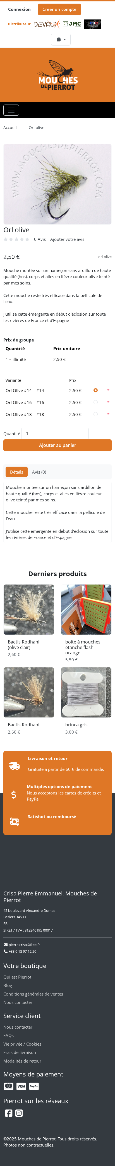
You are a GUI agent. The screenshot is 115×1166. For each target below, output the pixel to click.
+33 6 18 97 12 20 (22, 951)
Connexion (19, 9)
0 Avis (40, 239)
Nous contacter (17, 1002)
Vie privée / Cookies (22, 1044)
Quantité (11, 433)
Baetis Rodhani (23, 725)
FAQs (8, 1035)
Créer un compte (59, 9)
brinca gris (76, 725)
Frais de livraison (19, 1052)
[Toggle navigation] (11, 110)
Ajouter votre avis (67, 239)
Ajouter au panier (57, 445)
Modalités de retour (22, 1061)
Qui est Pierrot (17, 977)
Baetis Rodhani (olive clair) (23, 644)
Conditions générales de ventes (33, 994)
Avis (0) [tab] (39, 472)
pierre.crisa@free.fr (24, 944)
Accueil (10, 127)
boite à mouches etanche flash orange (82, 647)
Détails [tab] (16, 472)
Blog (7, 985)
